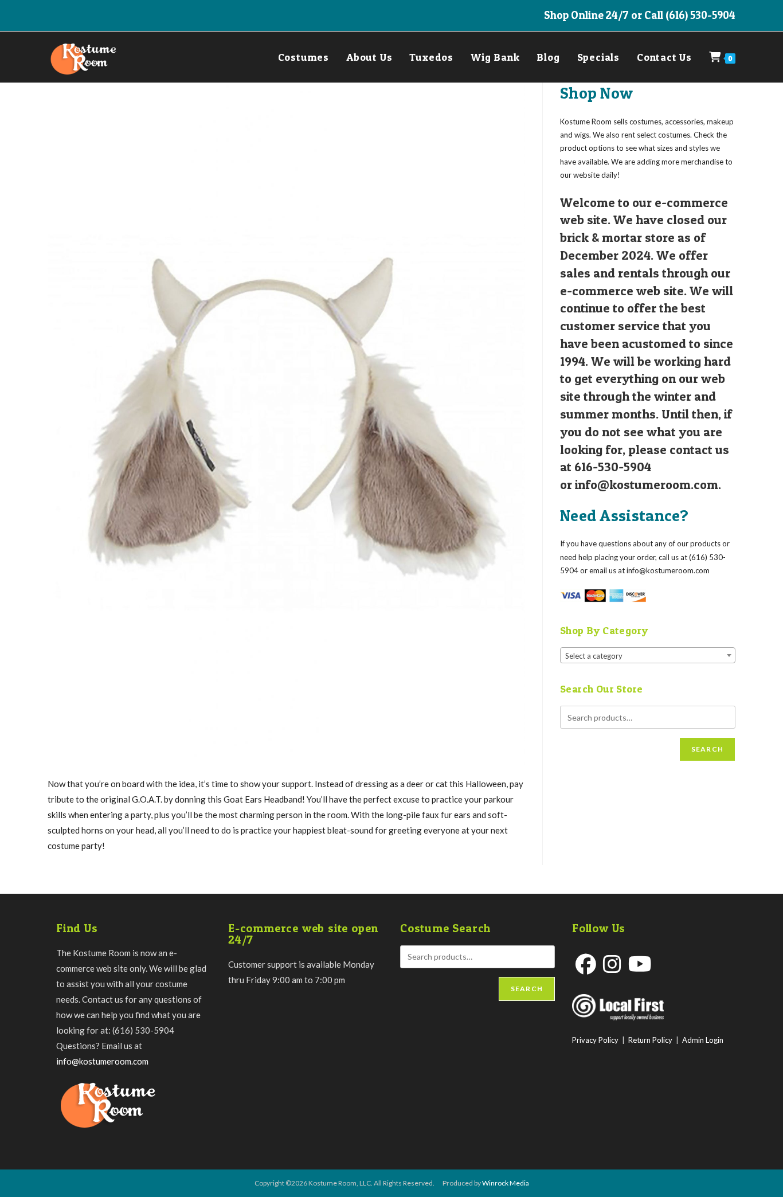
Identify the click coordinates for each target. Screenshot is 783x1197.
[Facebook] (585, 964)
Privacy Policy (595, 1040)
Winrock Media (505, 1183)
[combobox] (647, 655)
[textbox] (648, 656)
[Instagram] (612, 964)
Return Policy (650, 1040)
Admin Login (702, 1040)
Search (707, 749)
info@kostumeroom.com (102, 1061)
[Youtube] (640, 964)
